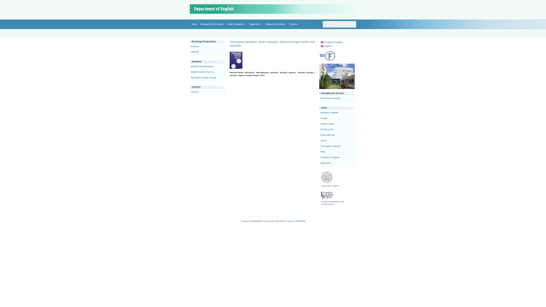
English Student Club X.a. (202, 72)
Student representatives (202, 66)
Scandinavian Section (330, 98)
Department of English (214, 8)
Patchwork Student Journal (203, 77)
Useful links (325, 163)
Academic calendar (329, 112)
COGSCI (195, 92)
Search (352, 24)
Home (194, 24)
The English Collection (330, 146)
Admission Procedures (276, 24)
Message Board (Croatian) (212, 24)
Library (323, 140)
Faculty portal (326, 129)
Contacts (293, 24)
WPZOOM (300, 221)
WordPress (258, 221)
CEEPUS (195, 52)
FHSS (322, 152)
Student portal (327, 124)
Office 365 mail (327, 135)
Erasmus (195, 46)
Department (255, 24)
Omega (323, 118)
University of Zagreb (329, 157)
